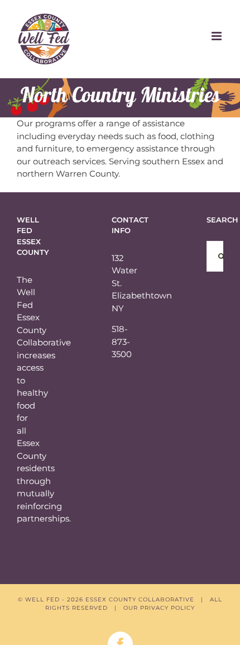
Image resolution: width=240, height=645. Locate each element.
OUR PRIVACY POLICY (159, 607)
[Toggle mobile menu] (217, 36)
